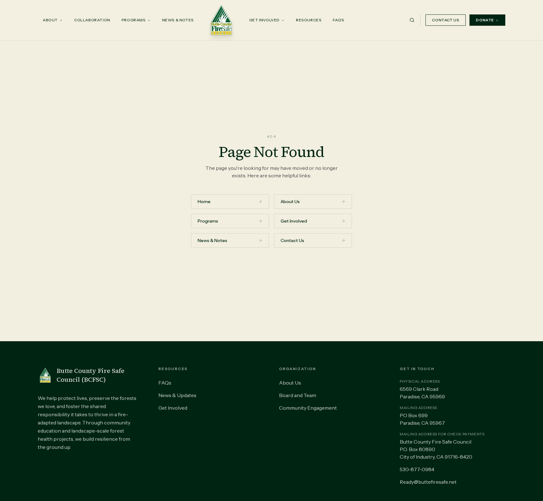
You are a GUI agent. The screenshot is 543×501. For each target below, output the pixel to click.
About (50, 20)
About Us (290, 383)
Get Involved (264, 20)
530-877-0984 (417, 469)
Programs (134, 20)
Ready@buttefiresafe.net (428, 482)
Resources (308, 20)
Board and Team (297, 395)
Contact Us (445, 20)
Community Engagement (308, 408)
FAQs (164, 383)
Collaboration (92, 20)
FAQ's (338, 20)
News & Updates (177, 395)
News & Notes (178, 20)
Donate (485, 20)
